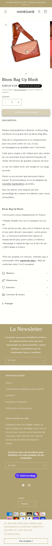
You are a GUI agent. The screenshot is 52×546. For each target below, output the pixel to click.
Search (9, 383)
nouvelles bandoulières (13, 184)
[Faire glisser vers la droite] (32, 74)
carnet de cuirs (28, 260)
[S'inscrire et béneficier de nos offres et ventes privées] (43, 360)
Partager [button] (9, 303)
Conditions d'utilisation (16, 402)
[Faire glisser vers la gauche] (20, 74)
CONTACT (10, 395)
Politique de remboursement (19, 408)
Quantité (5, 97)
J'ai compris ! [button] (26, 541)
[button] (5, 12)
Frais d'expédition (20, 89)
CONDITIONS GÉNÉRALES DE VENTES (25, 389)
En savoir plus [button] (12, 534)
